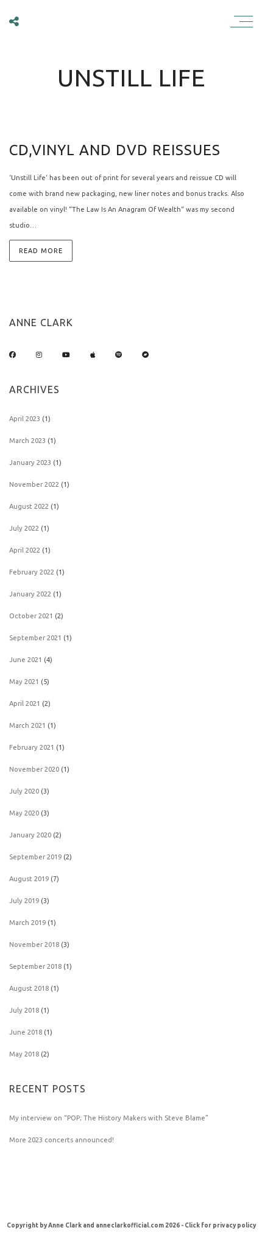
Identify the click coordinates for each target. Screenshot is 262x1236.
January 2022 (30, 594)
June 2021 (25, 659)
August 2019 (29, 878)
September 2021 (35, 637)
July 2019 (24, 900)
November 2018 (34, 944)
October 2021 (31, 616)
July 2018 (24, 1010)
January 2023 (30, 462)
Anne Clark (128, 21)
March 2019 (27, 922)
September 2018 (35, 966)
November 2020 (34, 769)
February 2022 (31, 572)
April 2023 (24, 418)
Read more (41, 250)
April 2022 (24, 550)
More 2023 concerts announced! (61, 1139)
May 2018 (24, 1054)
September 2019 (35, 857)
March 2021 (27, 725)
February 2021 (31, 747)
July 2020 (24, 791)
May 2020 (24, 813)
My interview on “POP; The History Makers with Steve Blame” (108, 1118)
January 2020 (30, 835)
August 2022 (29, 506)
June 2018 (25, 1032)
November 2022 (34, 484)
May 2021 (24, 681)
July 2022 (24, 528)
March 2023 (27, 440)
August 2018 (29, 988)
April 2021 (24, 703)
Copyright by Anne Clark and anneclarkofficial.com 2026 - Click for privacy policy (131, 1225)
